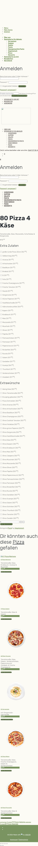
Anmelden (22, 86)
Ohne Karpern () (10, 444)
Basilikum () (8, 268)
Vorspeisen (12, 41)
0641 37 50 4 (33, 150)
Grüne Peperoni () (11, 299)
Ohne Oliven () (9, 467)
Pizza (10, 53)
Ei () (5, 275)
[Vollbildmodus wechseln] (3, 843)
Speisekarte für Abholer (13, 39)
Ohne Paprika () (10, 471)
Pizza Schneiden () (11, 401)
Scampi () (8, 365)
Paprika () (7, 334)
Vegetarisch (12, 51)
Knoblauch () (9, 315)
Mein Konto (8, 30)
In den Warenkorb (6, 524)
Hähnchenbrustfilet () (12, 307)
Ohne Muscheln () (11, 460)
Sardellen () (8, 361)
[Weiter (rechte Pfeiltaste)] (3, 845)
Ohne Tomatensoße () (12, 393)
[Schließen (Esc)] (7, 843)
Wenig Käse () (9, 389)
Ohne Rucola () (10, 491)
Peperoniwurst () (10, 346)
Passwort (4, 82)
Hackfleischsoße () (11, 303)
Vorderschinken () (11, 373)
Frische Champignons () (13, 283)
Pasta (10, 47)
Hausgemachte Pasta (16, 49)
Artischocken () (10, 264)
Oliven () (7, 330)
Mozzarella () (9, 322)
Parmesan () (8, 342)
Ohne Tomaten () (10, 514)
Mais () (6, 318)
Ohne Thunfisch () (11, 510)
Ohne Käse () (9, 440)
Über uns (7, 37)
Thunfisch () (9, 369)
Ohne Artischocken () (12, 409)
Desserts (11, 55)
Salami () (7, 357)
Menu (6, 28)
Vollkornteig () (9, 256)
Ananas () (8, 260)
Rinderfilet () (9, 350)
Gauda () (7, 291)
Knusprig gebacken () (12, 397)
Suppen (11, 43)
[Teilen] (5, 843)
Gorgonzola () (9, 295)
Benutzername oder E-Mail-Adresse (14, 76)
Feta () (6, 279)
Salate (10, 45)
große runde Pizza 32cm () (14, 252)
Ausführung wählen (7, 719)
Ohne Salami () (10, 503)
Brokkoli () (8, 271)
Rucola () (7, 354)
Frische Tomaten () (11, 287)
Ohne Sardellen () (11, 495)
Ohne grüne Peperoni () (13, 428)
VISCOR (28, 835)
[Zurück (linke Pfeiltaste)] (1, 845)
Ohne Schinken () (11, 507)
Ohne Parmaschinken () (13, 479)
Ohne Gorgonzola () (11, 432)
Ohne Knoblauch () (11, 448)
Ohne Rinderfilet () (11, 487)
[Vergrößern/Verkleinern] (1, 843)
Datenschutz (23, 840)
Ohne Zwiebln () (10, 518)
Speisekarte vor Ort (11, 57)
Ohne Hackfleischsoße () (13, 436)
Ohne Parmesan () (11, 483)
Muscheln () (8, 326)
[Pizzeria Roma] (16, 124)
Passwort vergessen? (8, 90)
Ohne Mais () (9, 452)
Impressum (14, 840)
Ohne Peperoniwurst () (13, 475)
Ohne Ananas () (10, 405)
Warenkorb (8, 61)
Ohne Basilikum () (11, 413)
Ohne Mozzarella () (11, 463)
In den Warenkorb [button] (6, 572)
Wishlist (7, 32)
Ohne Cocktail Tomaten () (14, 420)
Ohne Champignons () (12, 416)
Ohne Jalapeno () (11, 456)
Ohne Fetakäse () (10, 424)
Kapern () (7, 311)
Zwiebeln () (8, 377)
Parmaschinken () (11, 338)
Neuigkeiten (8, 59)
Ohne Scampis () (10, 499)
